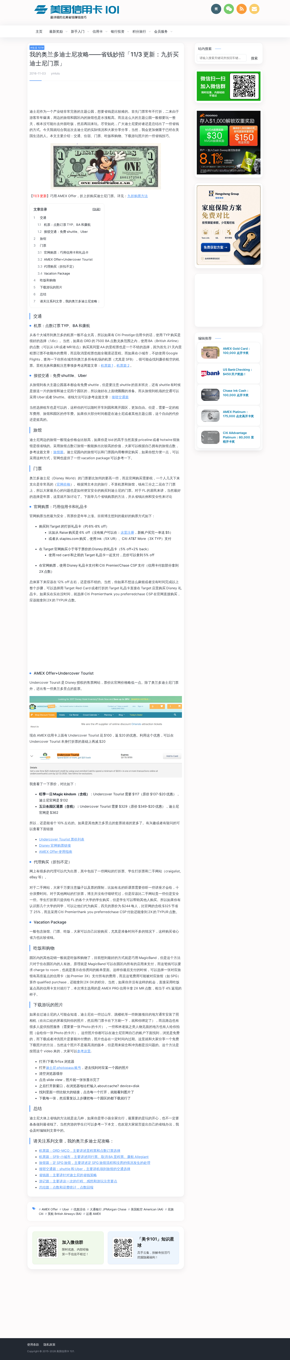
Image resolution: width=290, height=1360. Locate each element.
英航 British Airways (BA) (65, 1213)
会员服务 (161, 31)
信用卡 (98, 31)
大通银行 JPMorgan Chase (108, 1209)
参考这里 (84, 1051)
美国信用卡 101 (65, 1351)
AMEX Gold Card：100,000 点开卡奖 (237, 351)
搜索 (254, 58)
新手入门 (77, 31)
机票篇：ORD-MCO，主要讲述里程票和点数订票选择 (79, 1150)
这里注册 (127, 532)
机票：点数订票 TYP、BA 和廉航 (64, 225)
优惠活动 (79, 1209)
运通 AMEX (93, 1213)
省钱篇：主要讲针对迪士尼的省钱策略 (68, 1175)
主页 (39, 31)
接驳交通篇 (120, 397)
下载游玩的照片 (48, 287)
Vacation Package (54, 273)
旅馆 (40, 239)
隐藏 (96, 209)
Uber (65, 1209)
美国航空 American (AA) (147, 1209)
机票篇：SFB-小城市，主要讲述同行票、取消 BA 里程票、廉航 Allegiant (94, 1157)
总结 (40, 294)
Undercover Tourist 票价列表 (61, 839)
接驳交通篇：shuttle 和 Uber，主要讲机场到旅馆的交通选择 (84, 1169)
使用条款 (33, 1344)
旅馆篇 (58, 452)
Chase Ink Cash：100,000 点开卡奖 (236, 393)
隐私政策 (49, 1344)
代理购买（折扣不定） (57, 266)
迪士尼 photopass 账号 (63, 1067)
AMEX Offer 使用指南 (55, 851)
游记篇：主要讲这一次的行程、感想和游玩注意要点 (78, 1181)
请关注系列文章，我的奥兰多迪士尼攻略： (67, 301)
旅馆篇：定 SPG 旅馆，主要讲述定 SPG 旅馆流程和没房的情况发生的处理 (94, 1163)
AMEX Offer (50, 1209)
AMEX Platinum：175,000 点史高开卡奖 (238, 414)
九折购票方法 (137, 196)
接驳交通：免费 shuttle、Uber (63, 232)
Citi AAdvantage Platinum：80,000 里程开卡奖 (238, 437)
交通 (40, 218)
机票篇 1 (107, 365)
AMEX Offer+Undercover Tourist (65, 259)
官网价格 (63, 484)
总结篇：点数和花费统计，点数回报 (66, 1187)
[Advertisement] (106, 95)
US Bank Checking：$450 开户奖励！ (238, 372)
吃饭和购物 (45, 280)
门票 (40, 245)
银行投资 (117, 31)
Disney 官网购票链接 (55, 845)
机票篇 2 (123, 365)
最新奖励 (56, 31)
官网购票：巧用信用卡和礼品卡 (63, 252)
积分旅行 (139, 31)
